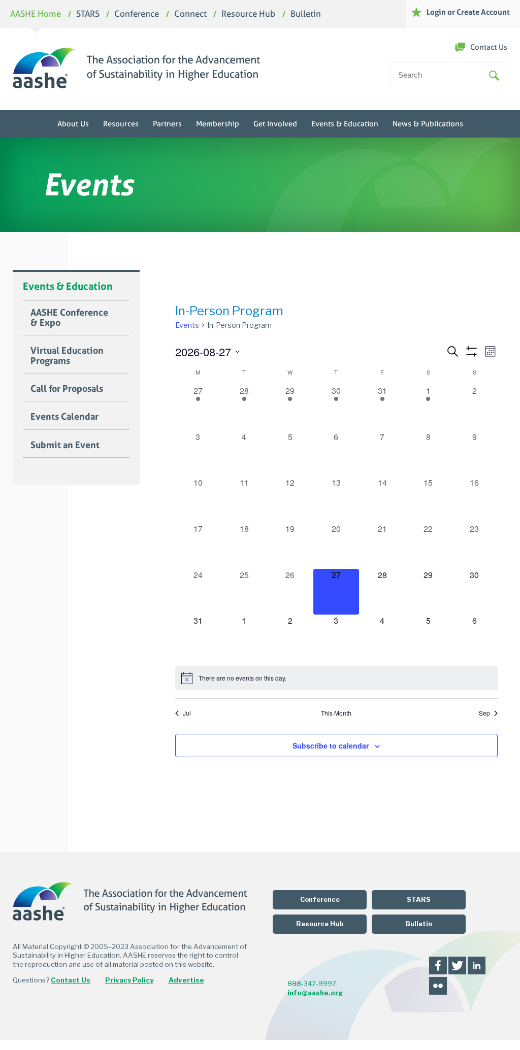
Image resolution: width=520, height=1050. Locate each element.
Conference (136, 14)
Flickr (438, 986)
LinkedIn (476, 965)
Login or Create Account (468, 12)
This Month (336, 713)
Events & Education (344, 123)
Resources (121, 123)
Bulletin (305, 14)
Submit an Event (65, 445)
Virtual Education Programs (67, 355)
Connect (190, 14)
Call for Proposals (66, 388)
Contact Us (488, 47)
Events (187, 325)
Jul (187, 713)
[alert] (336, 678)
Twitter (457, 965)
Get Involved (275, 123)
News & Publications (428, 123)
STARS (88, 14)
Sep (484, 713)
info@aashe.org (315, 993)
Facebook (438, 965)
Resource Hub (248, 14)
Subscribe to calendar (330, 745)
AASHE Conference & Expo (69, 317)
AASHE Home (35, 14)
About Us (73, 123)
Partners (167, 123)
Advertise (186, 980)
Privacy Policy (129, 980)
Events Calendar (64, 416)
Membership (217, 123)
